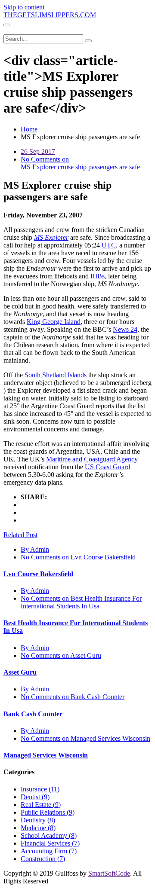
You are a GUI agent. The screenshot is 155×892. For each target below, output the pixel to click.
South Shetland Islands (56, 375)
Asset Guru (20, 672)
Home (29, 129)
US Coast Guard (107, 466)
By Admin (35, 549)
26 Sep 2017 (38, 151)
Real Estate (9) (41, 804)
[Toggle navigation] (6, 25)
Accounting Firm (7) (49, 851)
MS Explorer (51, 237)
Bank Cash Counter (32, 714)
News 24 (125, 329)
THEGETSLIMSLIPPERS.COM (49, 14)
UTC (109, 245)
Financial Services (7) (50, 843)
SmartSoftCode (109, 873)
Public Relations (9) (47, 812)
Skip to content (23, 7)
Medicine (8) (38, 827)
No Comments (78, 557)
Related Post (20, 534)
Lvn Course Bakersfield (38, 573)
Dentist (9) (35, 796)
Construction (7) (43, 858)
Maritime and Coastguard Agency (92, 459)
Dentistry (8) (38, 820)
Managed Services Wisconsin (45, 755)
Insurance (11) (40, 789)
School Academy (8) (49, 835)
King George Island (54, 321)
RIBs (97, 276)
